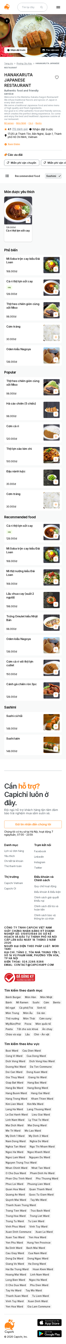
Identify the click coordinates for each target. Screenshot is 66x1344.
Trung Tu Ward (15, 1221)
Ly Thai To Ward (38, 1119)
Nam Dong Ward (16, 1141)
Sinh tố (41, 1007)
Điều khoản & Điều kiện (47, 891)
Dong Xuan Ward (37, 1071)
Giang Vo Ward (37, 1077)
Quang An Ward (15, 1194)
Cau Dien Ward (31, 1050)
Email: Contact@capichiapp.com (29, 964)
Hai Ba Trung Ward (17, 1269)
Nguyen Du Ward (39, 1157)
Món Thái (29, 1018)
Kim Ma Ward (35, 1103)
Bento (39, 123)
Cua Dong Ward (36, 1055)
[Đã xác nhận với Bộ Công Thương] (33, 976)
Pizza (28, 1023)
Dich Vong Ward (15, 1061)
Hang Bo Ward (14, 1087)
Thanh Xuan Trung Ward (21, 1205)
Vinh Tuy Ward (38, 1226)
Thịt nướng (12, 1018)
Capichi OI (10, 888)
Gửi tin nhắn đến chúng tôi (33, 824)
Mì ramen (9, 123)
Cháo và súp (13, 1034)
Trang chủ (8, 63)
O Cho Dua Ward (16, 1173)
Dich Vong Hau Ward (42, 1061)
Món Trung (12, 1012)
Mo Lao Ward (33, 1130)
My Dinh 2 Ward (38, 1135)
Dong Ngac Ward (37, 1258)
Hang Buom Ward (16, 1093)
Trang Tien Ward (16, 1210)
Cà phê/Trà (26, 1007)
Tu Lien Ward (36, 1221)
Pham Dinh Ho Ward (42, 1173)
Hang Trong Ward (16, 1098)
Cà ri (31, 123)
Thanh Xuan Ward (17, 1295)
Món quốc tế (43, 1023)
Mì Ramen (22, 1002)
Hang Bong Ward (37, 1087)
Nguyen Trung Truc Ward (21, 1162)
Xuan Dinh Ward (38, 1301)
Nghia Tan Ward (16, 1146)
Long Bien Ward (15, 1279)
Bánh (9, 1002)
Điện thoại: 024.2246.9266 (24, 961)
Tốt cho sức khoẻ (27, 1029)
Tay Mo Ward (38, 1199)
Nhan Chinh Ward (16, 1167)
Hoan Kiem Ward (43, 1269)
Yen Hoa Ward (37, 1237)
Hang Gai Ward (40, 1093)
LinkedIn (39, 856)
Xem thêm (14, 144)
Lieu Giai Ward (41, 1114)
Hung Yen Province (39, 1242)
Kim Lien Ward (14, 1103)
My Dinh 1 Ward (15, 1135)
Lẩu (27, 1034)
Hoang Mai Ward (16, 1274)
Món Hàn (30, 997)
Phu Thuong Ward (47, 1178)
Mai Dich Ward (14, 1125)
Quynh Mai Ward (16, 1199)
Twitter (38, 867)
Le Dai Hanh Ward (17, 1114)
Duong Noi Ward (16, 1066)
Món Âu (28, 1012)
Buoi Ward (12, 1050)
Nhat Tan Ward (41, 1167)
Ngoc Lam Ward (15, 1157)
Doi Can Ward (14, 1071)
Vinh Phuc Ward (15, 1226)
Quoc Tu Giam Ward (41, 1194)
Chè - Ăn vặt (41, 1034)
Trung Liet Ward (39, 1215)
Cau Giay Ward (15, 1253)
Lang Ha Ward (14, 1109)
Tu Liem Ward (40, 1295)
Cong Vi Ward (14, 1055)
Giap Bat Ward (14, 1082)
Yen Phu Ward (14, 1242)
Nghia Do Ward (39, 1141)
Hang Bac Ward (36, 1082)
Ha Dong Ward (37, 1263)
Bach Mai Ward (35, 1247)
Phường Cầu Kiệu (24, 63)
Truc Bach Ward (40, 1210)
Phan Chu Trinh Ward (19, 1178)
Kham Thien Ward (42, 1098)
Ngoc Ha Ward (14, 1151)
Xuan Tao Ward (15, 1237)
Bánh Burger (13, 997)
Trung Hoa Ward (16, 1215)
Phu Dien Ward (39, 1285)
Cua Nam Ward (37, 1253)
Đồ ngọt (10, 1007)
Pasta (9, 1029)
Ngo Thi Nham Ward (42, 1146)
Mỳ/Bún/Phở (13, 1023)
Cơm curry (45, 1018)
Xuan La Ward (44, 1231)
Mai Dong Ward (37, 1125)
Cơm (46, 1002)
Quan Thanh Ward (40, 1189)
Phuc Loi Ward (14, 1183)
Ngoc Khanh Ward (38, 1151)
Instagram (39, 862)
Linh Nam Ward (15, 1119)
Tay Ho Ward (13, 1290)
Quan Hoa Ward (15, 1189)
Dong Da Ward (14, 1258)
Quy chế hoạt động (45, 886)
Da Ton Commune (41, 1066)
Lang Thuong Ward (39, 1109)
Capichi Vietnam (13, 883)
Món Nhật (21, 123)
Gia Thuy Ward (15, 1077)
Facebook (40, 851)
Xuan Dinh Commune (18, 1231)
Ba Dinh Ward (14, 1247)
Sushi (36, 1002)
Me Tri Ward (13, 1130)
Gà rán (41, 1012)
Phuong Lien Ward (38, 1183)
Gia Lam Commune (38, 1306)
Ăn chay (47, 1029)
